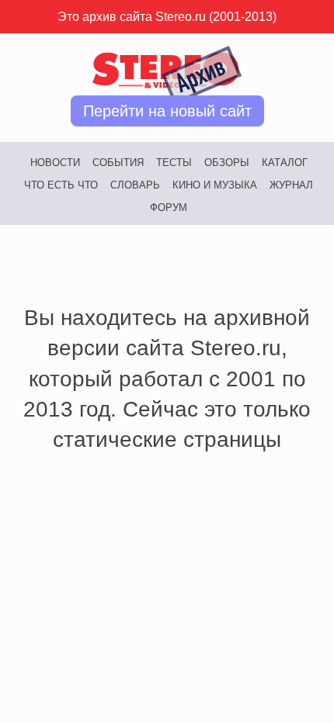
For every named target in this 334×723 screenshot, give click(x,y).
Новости (55, 162)
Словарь (135, 185)
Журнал (291, 185)
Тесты (174, 162)
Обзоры (226, 162)
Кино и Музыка (214, 185)
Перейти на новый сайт (167, 110)
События (118, 162)
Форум (168, 207)
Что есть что (61, 185)
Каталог (285, 162)
